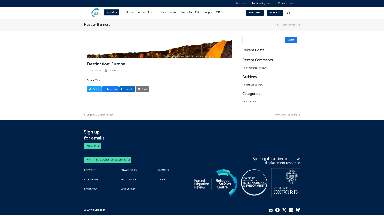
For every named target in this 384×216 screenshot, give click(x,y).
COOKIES (162, 179)
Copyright (90, 170)
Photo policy (128, 179)
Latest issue (240, 3)
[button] (288, 13)
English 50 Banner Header (98, 115)
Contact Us (90, 189)
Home (277, 25)
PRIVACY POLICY (129, 170)
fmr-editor (113, 70)
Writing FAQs (128, 189)
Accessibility (91, 179)
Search (291, 40)
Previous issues (286, 3)
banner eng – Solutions (285, 115)
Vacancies (163, 170)
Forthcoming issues (262, 3)
